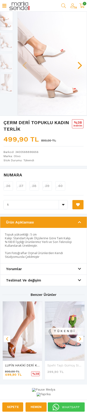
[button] (79, 63)
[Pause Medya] (43, 390)
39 (47, 186)
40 (60, 186)
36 (8, 186)
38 (34, 186)
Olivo (17, 156)
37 (21, 186)
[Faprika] (44, 393)
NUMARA (12, 174)
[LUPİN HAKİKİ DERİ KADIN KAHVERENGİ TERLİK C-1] (22, 331)
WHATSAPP (71, 407)
